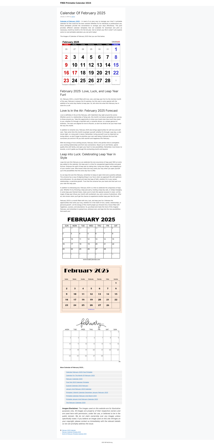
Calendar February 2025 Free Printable (79, 372)
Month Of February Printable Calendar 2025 (74, 434)
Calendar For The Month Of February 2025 (80, 375)
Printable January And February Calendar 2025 (82, 399)
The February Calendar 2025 (75, 402)
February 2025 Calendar (69, 430)
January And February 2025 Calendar (78, 389)
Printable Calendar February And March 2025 (81, 396)
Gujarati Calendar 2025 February (77, 386)
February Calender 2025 (74, 379)
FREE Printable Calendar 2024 (75, 3)
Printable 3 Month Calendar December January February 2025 (87, 392)
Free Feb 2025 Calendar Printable (77, 382)
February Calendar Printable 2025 (71, 432)
